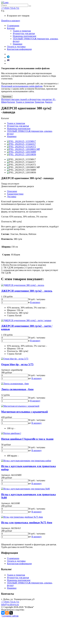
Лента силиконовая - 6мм (17, 389)
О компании (13, 25)
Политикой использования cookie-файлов (22, 86)
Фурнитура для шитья (24, 33)
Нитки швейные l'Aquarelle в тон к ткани (27, 438)
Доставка (11, 196)
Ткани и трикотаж (22, 31)
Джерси (48, 102)
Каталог (11, 28)
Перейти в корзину (10, 20)
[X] (11, 613)
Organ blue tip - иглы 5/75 (17, 364)
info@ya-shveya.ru (10, 604)
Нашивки (17, 44)
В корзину (35, 302)
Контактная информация (19, 49)
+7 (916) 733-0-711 (10, 8)
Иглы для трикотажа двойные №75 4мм (26, 522)
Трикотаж (39, 102)
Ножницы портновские (24, 36)
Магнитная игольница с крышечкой (24, 411)
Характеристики (15, 194)
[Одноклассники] (7, 613)
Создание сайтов (10, 616)
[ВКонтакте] (3, 613)
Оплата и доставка (16, 46)
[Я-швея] (4, 2)
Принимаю (7, 97)
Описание (12, 191)
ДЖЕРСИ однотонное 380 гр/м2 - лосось (26, 290)
